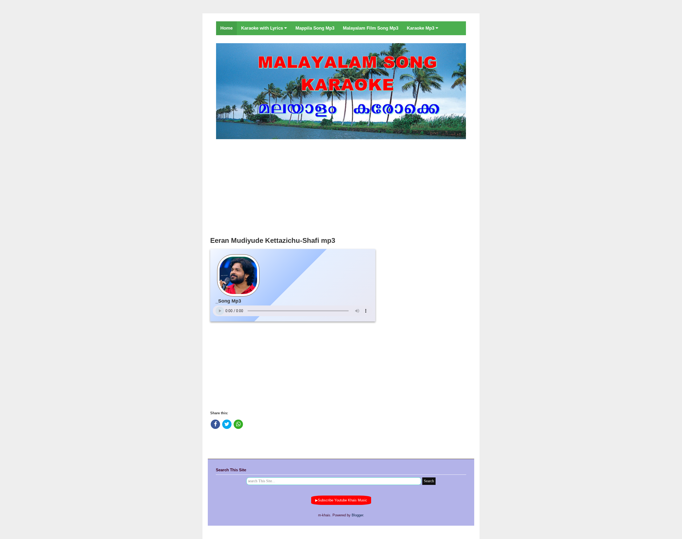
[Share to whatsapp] (238, 424)
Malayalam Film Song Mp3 (370, 28)
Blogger (357, 515)
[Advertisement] (341, 186)
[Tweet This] (227, 424)
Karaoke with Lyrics (262, 28)
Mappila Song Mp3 (314, 28)
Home (226, 28)
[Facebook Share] (215, 424)
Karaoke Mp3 (421, 28)
